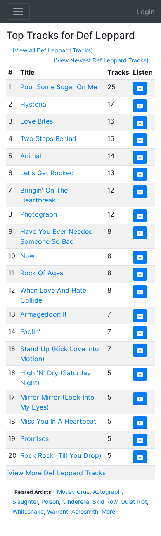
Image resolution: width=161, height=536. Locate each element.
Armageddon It (43, 314)
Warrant (57, 511)
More (108, 511)
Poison (50, 501)
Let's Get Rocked (47, 173)
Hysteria (33, 104)
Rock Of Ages (41, 273)
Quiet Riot (134, 501)
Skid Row (104, 501)
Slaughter (25, 501)
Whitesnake (28, 511)
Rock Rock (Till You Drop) (61, 455)
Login (145, 11)
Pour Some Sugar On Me (58, 87)
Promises (34, 438)
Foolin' (30, 331)
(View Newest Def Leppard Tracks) (101, 60)
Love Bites (36, 121)
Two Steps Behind (48, 138)
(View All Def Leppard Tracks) (52, 50)
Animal (30, 156)
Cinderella (75, 501)
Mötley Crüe (73, 491)
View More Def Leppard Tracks (57, 473)
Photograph (38, 214)
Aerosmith (84, 511)
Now (27, 256)
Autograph (107, 491)
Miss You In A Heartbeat (58, 421)
